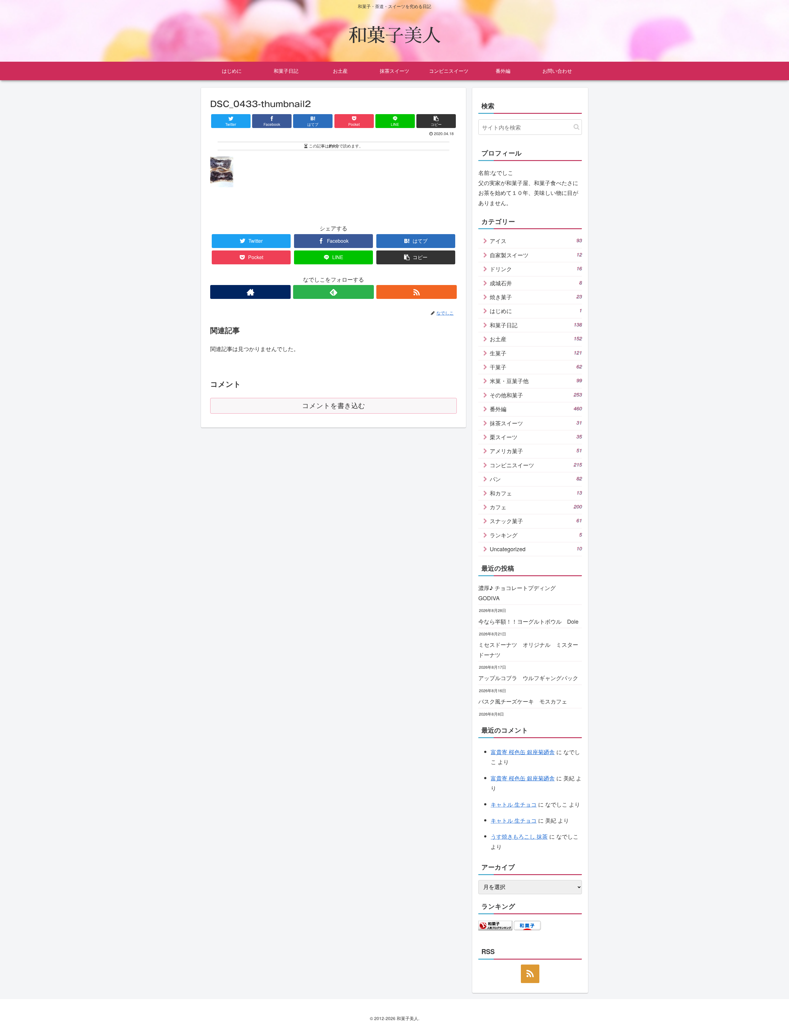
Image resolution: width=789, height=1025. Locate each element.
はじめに (536, 311)
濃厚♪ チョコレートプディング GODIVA (519, 592)
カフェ (536, 507)
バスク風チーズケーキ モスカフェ (522, 701)
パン (536, 479)
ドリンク (536, 269)
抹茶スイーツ (536, 423)
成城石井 (536, 283)
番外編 (536, 409)
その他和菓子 (536, 395)
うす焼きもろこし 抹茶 (519, 836)
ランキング (536, 535)
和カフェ (536, 493)
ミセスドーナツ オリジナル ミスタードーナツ (528, 649)
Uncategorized (536, 549)
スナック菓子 (536, 521)
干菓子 (536, 367)
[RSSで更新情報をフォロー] (416, 292)
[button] (576, 126)
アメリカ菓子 (536, 451)
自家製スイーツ (536, 255)
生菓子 (536, 353)
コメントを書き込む (333, 406)
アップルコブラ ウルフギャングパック (528, 678)
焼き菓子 (536, 297)
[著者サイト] (250, 292)
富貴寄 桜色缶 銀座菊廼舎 (523, 752)
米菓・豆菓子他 (536, 381)
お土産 (536, 339)
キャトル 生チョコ (514, 804)
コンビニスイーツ (536, 465)
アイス (536, 241)
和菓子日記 (536, 325)
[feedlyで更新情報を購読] (333, 292)
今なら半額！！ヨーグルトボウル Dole (528, 621)
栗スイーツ (536, 437)
